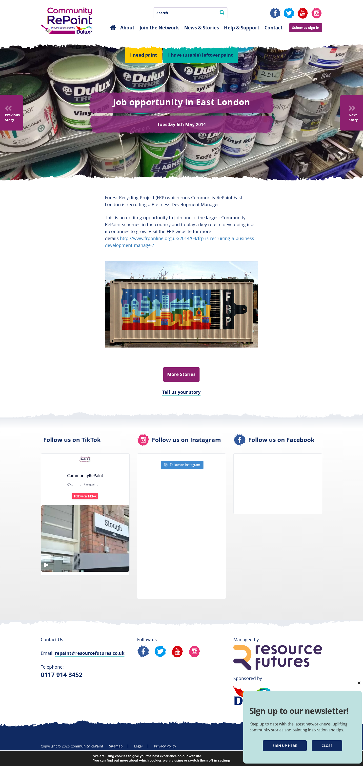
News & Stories (201, 27)
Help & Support (241, 27)
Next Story (353, 117)
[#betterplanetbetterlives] (85, 538)
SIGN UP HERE (285, 745)
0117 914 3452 (61, 674)
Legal (138, 746)
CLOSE (327, 745)
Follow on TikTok (85, 496)
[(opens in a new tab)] (264, 463)
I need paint (143, 55)
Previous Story (12, 117)
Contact (273, 27)
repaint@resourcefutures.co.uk (89, 653)
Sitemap (116, 746)
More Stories (181, 374)
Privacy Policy (165, 746)
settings (224, 760)
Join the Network (159, 27)
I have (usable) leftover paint (200, 55)
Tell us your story (181, 392)
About (127, 27)
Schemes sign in (305, 27)
